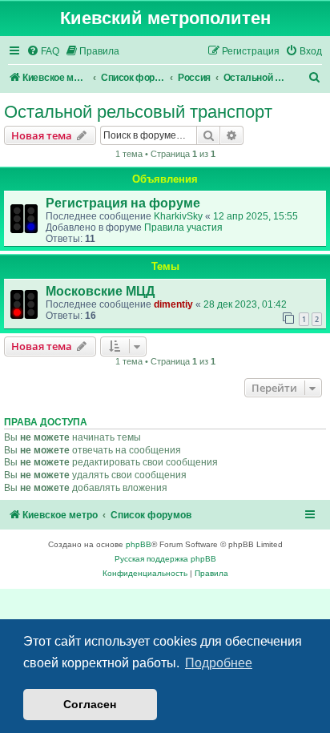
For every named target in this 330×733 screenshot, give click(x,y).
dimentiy (173, 304)
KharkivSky (178, 216)
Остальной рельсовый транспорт (138, 112)
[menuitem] (42, 51)
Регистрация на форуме (123, 203)
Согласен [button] (89, 704)
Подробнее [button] (218, 663)
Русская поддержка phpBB (165, 558)
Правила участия (183, 227)
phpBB (138, 544)
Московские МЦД (100, 291)
